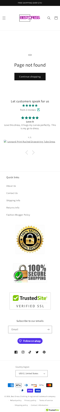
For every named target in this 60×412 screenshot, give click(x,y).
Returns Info (12, 207)
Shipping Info (13, 200)
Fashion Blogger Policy (18, 214)
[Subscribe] (48, 329)
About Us (11, 185)
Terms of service (46, 400)
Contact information (39, 405)
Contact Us (12, 193)
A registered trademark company (42, 396)
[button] (4, 18)
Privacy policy (30, 400)
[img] (30, 105)
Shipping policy (21, 405)
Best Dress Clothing (19, 396)
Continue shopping (30, 76)
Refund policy (16, 400)
